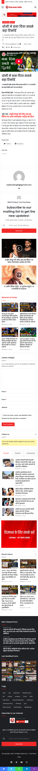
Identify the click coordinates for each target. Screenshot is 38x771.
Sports (12, 22)
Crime (25, 696)
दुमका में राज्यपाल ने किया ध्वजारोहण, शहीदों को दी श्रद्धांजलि (20, 2)
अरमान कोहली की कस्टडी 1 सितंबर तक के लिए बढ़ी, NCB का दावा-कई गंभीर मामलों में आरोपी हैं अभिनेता (25, 463)
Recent (17, 453)
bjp (9, 693)
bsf (4, 696)
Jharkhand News (8, 703)
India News (6, 700)
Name (4, 391)
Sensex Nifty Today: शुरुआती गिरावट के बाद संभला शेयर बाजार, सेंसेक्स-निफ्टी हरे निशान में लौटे (28, 343)
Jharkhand (30, 700)
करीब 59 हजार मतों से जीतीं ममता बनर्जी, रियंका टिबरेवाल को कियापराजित (24, 511)
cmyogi (9, 696)
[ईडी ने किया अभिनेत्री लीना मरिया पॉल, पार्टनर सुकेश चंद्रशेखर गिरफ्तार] (8, 492)
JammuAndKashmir (18, 700)
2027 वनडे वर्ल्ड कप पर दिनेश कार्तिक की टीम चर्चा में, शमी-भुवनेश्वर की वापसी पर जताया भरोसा (9, 343)
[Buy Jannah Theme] (19, 14)
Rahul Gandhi (7, 707)
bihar (4, 693)
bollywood (16, 693)
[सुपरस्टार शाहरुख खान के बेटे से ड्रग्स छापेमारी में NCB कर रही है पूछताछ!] (8, 502)
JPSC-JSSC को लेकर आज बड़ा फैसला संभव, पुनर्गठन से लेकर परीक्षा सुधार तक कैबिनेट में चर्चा (10, 574)
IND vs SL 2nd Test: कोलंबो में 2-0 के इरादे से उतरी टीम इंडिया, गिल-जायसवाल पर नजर (27, 601)
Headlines (6, 22)
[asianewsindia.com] (13, 7)
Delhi (31, 696)
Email (4, 399)
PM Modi (18, 703)
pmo (25, 703)
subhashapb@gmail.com (12, 44)
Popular (6, 453)
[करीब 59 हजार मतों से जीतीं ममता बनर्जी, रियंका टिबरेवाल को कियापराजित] (8, 512)
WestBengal (27, 707)
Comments (31, 453)
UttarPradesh (17, 707)
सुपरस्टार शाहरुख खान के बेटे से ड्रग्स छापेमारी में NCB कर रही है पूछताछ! (25, 501)
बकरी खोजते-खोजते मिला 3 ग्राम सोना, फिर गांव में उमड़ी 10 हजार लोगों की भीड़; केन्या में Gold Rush (28, 574)
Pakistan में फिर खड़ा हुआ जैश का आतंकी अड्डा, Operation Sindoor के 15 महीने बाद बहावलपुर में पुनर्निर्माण (9, 602)
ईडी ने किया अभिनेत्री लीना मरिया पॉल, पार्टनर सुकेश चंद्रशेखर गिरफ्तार (24, 491)
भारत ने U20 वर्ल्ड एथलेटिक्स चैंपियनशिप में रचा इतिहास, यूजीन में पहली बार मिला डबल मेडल (10, 318)
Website (4, 407)
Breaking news (26, 693)
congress (17, 696)
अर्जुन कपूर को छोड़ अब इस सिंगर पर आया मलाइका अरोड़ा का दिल (18, 115)
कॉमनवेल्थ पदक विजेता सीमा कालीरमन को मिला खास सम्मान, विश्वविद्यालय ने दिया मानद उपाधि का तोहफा (28, 318)
